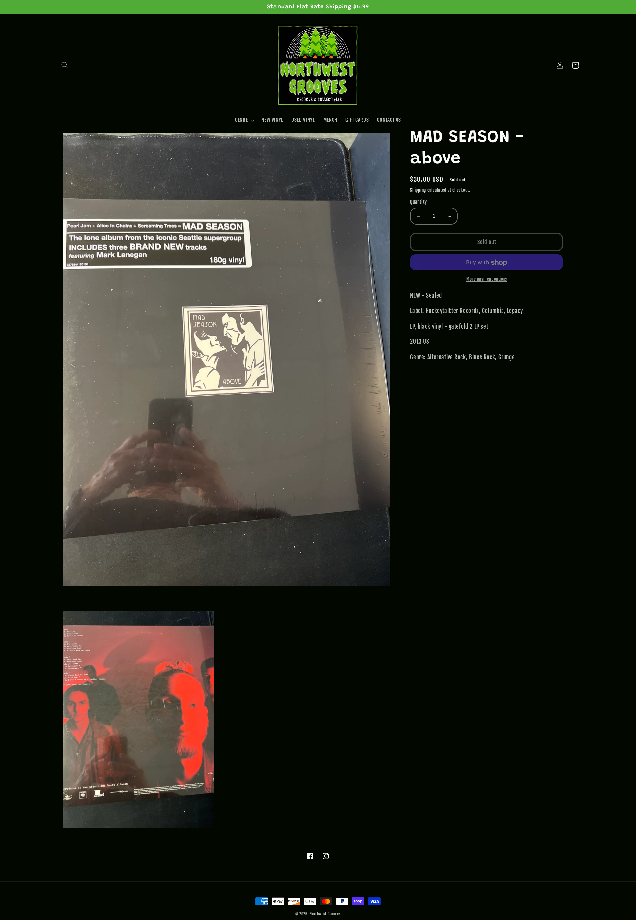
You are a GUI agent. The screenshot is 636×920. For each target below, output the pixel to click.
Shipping (418, 190)
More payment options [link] (486, 279)
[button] (65, 65)
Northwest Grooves (325, 914)
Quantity (418, 202)
